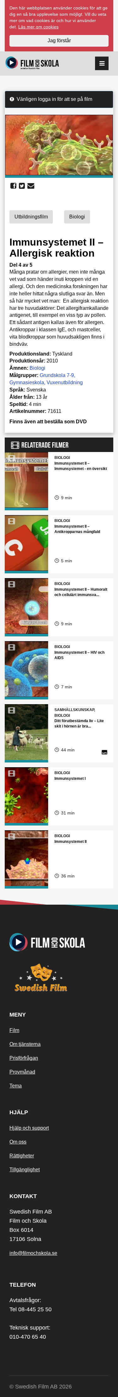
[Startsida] (32, 63)
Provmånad (22, 1072)
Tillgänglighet (24, 1169)
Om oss (17, 1142)
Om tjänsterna (25, 1044)
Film (14, 1030)
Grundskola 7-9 (57, 375)
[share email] (31, 186)
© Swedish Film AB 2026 (40, 1386)
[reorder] (102, 63)
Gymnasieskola (26, 382)
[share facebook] (13, 186)
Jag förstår (59, 40)
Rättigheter (21, 1155)
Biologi (37, 368)
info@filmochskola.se (33, 1253)
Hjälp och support (29, 1128)
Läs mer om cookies (38, 26)
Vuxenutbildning (65, 382)
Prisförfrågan (23, 1058)
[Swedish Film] (59, 977)
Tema (15, 1085)
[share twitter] (21, 186)
